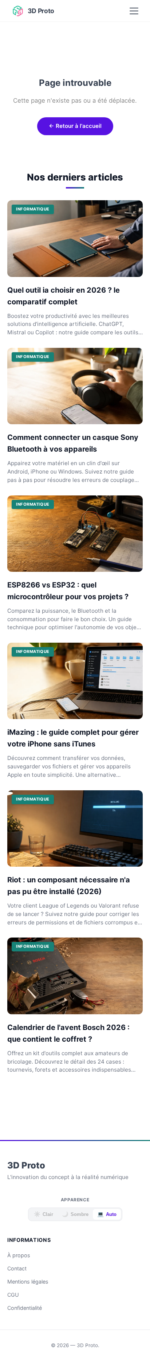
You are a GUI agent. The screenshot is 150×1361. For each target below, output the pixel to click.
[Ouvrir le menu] (134, 11)
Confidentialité (24, 1308)
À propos (18, 1255)
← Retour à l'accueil (75, 125)
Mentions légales (27, 1281)
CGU (13, 1295)
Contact (17, 1268)
